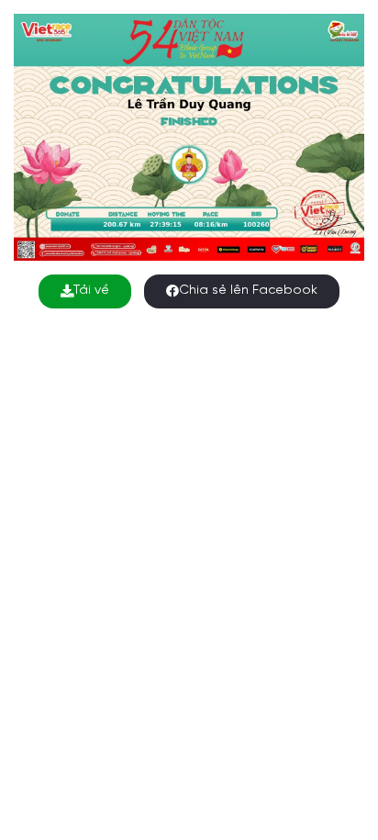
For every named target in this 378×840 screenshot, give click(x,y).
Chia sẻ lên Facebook (248, 290)
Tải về (91, 290)
